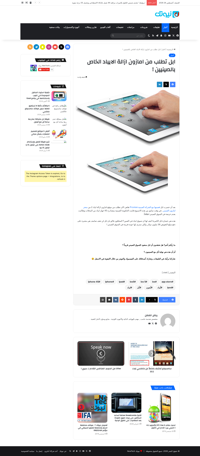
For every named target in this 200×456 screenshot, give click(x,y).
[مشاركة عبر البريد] (109, 299)
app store (167, 281)
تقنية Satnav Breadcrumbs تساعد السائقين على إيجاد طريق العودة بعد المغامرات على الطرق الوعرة (127, 418)
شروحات (144, 27)
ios (153, 281)
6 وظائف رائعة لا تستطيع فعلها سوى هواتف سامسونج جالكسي (37, 108)
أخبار (165, 27)
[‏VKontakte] (116, 299)
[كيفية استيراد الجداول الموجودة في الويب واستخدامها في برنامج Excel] (59, 96)
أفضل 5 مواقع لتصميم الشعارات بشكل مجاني (40, 132)
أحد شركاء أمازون (51, 451)
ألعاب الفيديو (105, 27)
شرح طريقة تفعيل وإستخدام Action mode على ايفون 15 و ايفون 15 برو (38, 144)
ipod (169, 287)
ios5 (132, 281)
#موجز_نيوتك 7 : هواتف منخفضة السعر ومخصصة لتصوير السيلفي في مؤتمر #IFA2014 (92, 427)
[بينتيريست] (129, 299)
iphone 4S (93, 281)
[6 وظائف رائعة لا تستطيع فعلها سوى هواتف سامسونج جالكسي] (59, 109)
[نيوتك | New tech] (167, 14)
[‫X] (166, 84)
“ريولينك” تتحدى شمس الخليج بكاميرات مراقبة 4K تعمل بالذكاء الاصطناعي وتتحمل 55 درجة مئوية (108, 3)
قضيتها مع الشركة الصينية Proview (145, 207)
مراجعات (131, 27)
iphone (109, 281)
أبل (138, 287)
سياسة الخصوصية (27, 451)
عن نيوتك (63, 451)
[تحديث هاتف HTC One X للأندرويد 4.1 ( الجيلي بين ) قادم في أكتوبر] (160, 408)
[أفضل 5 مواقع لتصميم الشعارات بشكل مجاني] (59, 134)
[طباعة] (102, 299)
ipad (121, 281)
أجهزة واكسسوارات (72, 27)
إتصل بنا (39, 451)
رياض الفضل (151, 315)
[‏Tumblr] (135, 299)
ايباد (129, 287)
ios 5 (143, 281)
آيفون (148, 287)
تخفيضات (119, 27)
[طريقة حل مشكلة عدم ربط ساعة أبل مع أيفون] (59, 123)
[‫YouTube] (149, 323)
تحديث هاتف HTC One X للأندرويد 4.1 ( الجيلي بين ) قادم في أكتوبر (160, 426)
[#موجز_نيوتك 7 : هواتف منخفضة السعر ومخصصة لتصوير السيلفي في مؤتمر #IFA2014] (92, 408)
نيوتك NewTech (133, 451)
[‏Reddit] (122, 299)
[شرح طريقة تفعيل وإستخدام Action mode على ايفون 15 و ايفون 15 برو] (59, 145)
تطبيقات (156, 27)
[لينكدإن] (159, 84)
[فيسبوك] (172, 84)
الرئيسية (174, 27)
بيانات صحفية (54, 27)
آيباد (159, 287)
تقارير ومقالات (91, 27)
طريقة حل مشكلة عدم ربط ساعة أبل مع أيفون (39, 120)
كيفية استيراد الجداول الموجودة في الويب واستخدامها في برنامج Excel (38, 95)
